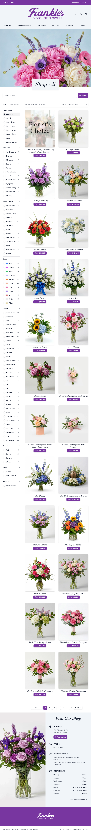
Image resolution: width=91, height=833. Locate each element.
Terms (62, 829)
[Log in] (81, 14)
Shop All (7, 25)
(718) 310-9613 (10, 2)
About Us (75, 2)
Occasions (69, 25)
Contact (84, 2)
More (83, 25)
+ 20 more (57, 765)
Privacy (68, 829)
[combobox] (77, 104)
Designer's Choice (24, 25)
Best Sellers (41, 25)
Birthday (55, 25)
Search (84, 95)
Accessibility (77, 829)
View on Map (61, 737)
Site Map (85, 829)
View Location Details (77, 799)
